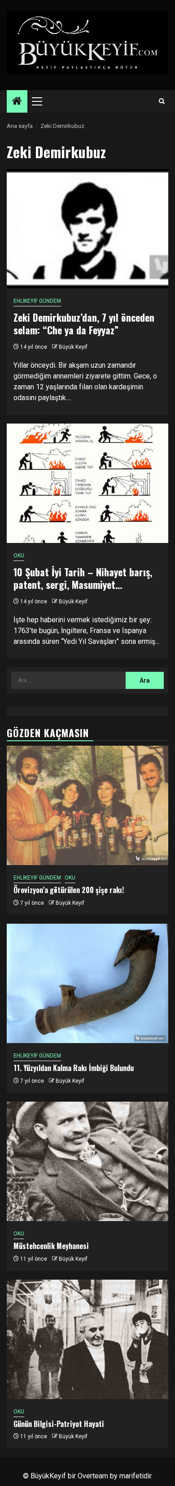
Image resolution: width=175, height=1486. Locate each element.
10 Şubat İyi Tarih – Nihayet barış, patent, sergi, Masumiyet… (82, 578)
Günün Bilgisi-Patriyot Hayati (58, 1423)
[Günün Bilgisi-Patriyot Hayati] (87, 1339)
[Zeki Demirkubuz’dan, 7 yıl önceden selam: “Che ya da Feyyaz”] (87, 228)
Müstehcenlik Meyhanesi (51, 1245)
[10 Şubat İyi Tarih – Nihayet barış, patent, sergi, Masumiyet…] (87, 483)
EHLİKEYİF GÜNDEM (37, 301)
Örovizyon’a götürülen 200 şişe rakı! (68, 889)
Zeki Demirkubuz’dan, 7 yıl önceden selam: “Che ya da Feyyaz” (83, 323)
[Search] (161, 101)
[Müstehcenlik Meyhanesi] (87, 1161)
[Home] (17, 102)
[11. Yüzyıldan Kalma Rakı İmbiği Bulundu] (87, 983)
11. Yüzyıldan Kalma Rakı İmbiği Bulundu (73, 1067)
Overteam (93, 1476)
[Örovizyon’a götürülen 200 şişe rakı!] (87, 805)
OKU (18, 555)
